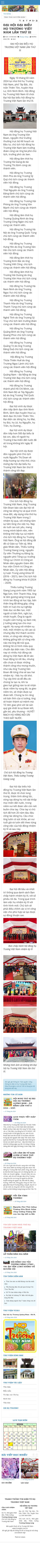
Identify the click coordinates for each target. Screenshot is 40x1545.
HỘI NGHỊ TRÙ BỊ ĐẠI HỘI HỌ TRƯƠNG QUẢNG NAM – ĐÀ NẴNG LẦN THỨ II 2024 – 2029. (19, 1103)
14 (29, 1436)
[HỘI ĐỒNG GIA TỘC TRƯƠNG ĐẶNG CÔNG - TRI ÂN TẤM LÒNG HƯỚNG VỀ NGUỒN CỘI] (6, 1262)
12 (20, 1436)
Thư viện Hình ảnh (13, 1355)
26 (20, 1444)
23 (6, 1444)
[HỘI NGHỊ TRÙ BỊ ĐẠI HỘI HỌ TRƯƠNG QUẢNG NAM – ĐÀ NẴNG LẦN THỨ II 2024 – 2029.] (7, 1102)
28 (29, 1444)
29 (34, 1444)
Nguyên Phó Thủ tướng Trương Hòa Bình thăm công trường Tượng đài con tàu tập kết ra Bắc (25, 1210)
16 (6, 1440)
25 (15, 1444)
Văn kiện (7, 1387)
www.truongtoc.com (19, 1528)
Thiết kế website (20, 1537)
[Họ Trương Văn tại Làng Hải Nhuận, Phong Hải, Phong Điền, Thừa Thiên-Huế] (10, 1374)
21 (29, 1440)
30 (6, 1447)
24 (10, 1444)
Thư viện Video (11, 1311)
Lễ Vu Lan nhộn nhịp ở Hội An (17, 1292)
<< (7, 1424)
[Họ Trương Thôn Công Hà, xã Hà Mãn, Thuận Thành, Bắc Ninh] (27, 1363)
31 (10, 1447)
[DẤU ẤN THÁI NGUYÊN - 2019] (29, 1468)
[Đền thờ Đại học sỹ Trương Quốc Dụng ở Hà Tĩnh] (27, 1374)
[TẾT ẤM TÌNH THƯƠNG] (7, 1198)
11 (15, 1436)
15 (34, 1436)
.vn (27, 1528)
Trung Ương (24, 37)
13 (24, 1436)
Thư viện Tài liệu (12, 1383)
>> (32, 1424)
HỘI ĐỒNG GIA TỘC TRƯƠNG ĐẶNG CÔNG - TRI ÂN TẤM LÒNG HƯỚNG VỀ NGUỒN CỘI (19, 1265)
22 (34, 1440)
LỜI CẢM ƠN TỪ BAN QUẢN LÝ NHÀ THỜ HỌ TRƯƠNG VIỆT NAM (19, 1156)
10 (10, 1436)
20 (24, 1440)
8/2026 (20, 1424)
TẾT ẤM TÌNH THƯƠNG (20, 1197)
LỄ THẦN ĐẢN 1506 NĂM (15, 1254)
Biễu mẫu (7, 1391)
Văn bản (6, 1403)
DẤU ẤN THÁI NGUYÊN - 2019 (28, 1484)
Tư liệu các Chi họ (10, 1395)
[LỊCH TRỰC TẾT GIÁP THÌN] (7, 1119)
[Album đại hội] (10, 1363)
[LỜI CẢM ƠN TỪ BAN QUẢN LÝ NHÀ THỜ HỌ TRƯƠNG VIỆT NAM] (7, 1155)
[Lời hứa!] (10, 1468)
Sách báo (7, 1399)
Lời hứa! (5, 1483)
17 (10, 1440)
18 (15, 1440)
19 (20, 1440)
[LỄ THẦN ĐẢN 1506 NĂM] (20, 1241)
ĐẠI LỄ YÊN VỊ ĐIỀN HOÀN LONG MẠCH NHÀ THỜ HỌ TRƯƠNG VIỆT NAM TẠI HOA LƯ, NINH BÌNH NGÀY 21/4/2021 (19, 1315)
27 (24, 1444)
